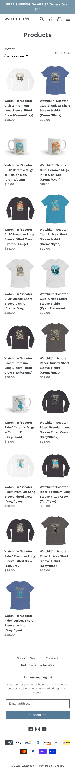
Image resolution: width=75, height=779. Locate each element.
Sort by (9, 49)
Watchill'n (16, 19)
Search (35, 658)
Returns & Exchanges (37, 665)
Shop (21, 658)
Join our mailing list (37, 677)
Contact (52, 658)
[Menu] (68, 18)
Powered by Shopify (51, 765)
